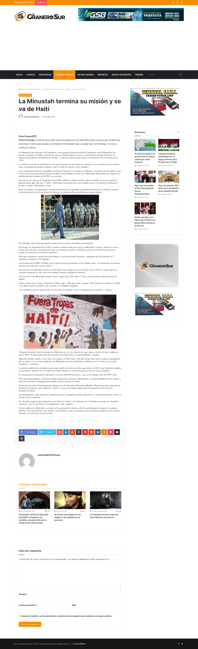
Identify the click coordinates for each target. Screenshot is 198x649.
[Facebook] (178, 644)
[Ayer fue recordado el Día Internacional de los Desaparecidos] (145, 177)
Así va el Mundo (85, 74)
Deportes (103, 74)
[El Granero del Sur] (39, 16)
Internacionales (64, 74)
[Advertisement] (99, 48)
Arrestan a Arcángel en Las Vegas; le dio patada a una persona (67, 517)
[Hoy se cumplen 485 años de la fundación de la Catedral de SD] (168, 177)
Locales (30, 74)
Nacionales (45, 74)
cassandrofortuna (31, 117)
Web (74, 605)
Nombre (23, 594)
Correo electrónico (28, 605)
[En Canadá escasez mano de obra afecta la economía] (105, 500)
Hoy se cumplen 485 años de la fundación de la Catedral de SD (168, 188)
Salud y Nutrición (121, 74)
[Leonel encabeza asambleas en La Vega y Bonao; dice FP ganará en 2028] (168, 145)
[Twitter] (182, 644)
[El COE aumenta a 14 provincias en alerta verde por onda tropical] (145, 145)
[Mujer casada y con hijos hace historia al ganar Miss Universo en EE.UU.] (145, 208)
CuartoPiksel (79, 644)
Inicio (19, 74)
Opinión (139, 74)
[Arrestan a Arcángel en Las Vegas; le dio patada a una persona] (70, 500)
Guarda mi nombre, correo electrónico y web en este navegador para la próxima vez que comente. (66, 616)
